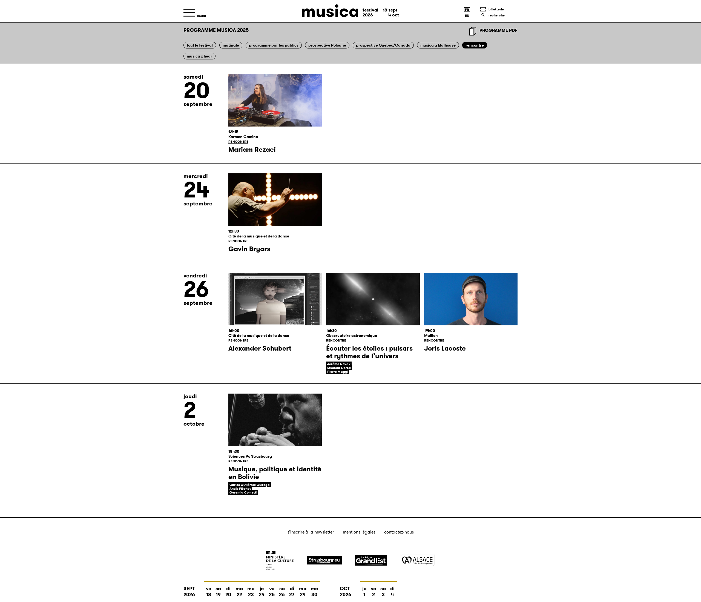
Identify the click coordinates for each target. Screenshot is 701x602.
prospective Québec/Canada (383, 45)
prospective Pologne (327, 45)
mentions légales (359, 532)
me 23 (250, 591)
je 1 (364, 591)
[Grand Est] (371, 560)
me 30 (314, 591)
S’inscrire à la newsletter (311, 532)
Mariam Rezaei (252, 149)
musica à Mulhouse (438, 45)
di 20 (228, 591)
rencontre (475, 45)
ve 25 (272, 591)
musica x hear (199, 56)
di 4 (392, 591)
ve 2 (373, 591)
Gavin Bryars (249, 249)
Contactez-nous (399, 532)
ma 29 (302, 591)
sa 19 (218, 591)
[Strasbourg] (324, 560)
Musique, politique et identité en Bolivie (274, 473)
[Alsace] (417, 560)
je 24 (262, 591)
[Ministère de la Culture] (280, 560)
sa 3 (383, 591)
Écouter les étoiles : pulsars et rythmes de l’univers (369, 352)
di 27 (292, 591)
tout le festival (200, 45)
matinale (231, 45)
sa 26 (282, 591)
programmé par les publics (273, 45)
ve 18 (208, 591)
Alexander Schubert (259, 348)
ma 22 (239, 591)
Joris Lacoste (445, 348)
